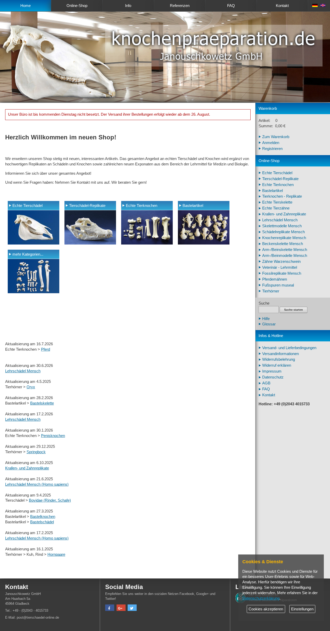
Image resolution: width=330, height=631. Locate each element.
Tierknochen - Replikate (282, 196)
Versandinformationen (280, 354)
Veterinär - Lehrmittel (279, 267)
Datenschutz (273, 377)
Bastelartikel (193, 206)
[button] (109, 608)
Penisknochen (53, 436)
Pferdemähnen (274, 279)
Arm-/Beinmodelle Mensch (284, 256)
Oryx (31, 387)
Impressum (272, 371)
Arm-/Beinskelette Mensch (284, 250)
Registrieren (272, 149)
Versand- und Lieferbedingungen (289, 348)
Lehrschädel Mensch (22, 371)
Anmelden (270, 143)
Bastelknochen (42, 517)
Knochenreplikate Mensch (284, 238)
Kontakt (282, 6)
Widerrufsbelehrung (278, 359)
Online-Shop (77, 6)
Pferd (45, 349)
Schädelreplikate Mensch (283, 232)
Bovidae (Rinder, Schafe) (50, 500)
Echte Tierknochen (141, 206)
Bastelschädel (42, 522)
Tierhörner (270, 291)
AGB (266, 383)
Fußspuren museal (278, 285)
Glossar (269, 324)
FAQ (231, 6)
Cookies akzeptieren (266, 609)
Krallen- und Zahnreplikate (27, 468)
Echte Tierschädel (27, 206)
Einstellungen (302, 609)
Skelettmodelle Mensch (282, 226)
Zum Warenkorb (275, 137)
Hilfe (266, 319)
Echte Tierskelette (277, 202)
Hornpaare (56, 554)
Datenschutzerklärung (260, 598)
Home (25, 6)
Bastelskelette (42, 403)
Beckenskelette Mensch (282, 244)
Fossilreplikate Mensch (281, 273)
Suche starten (293, 309)
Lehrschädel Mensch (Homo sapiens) (37, 484)
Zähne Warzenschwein (281, 261)
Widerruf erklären (276, 365)
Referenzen (179, 6)
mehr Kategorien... (27, 254)
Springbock (36, 452)
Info (128, 6)
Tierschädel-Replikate (87, 206)
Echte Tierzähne (276, 208)
